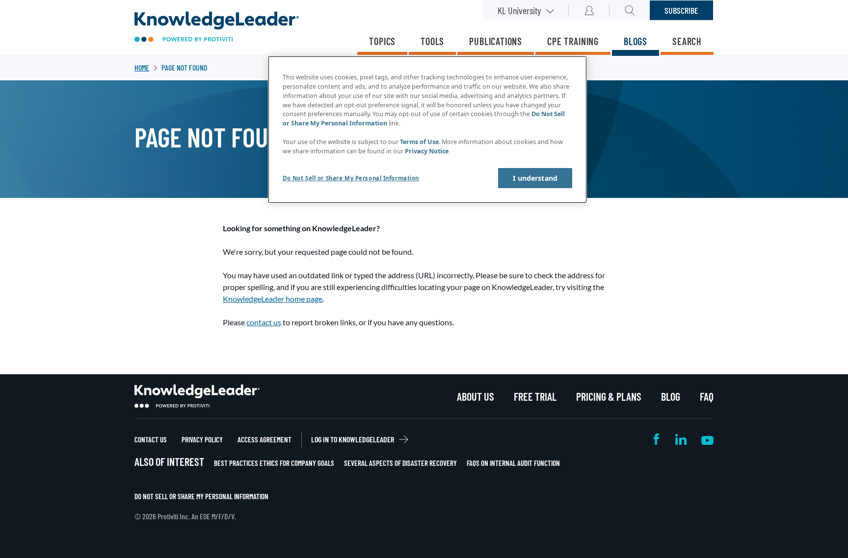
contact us (263, 322)
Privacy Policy (202, 439)
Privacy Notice (427, 151)
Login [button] (589, 10)
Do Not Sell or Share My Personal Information (201, 496)
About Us (475, 396)
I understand (535, 178)
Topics (382, 41)
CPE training (573, 41)
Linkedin (681, 439)
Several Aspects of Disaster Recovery (400, 463)
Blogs (635, 41)
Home (141, 67)
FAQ (707, 396)
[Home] (216, 27)
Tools (432, 41)
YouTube (707, 439)
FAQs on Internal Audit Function (513, 463)
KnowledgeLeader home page (272, 298)
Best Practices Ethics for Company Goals (274, 463)
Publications (495, 41)
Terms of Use (419, 142)
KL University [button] (519, 10)
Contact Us (150, 439)
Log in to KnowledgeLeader (352, 439)
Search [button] (630, 10)
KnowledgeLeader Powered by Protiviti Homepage (197, 396)
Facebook (657, 439)
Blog (670, 396)
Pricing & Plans (608, 396)
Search (687, 41)
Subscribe (681, 10)
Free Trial (535, 396)
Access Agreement (265, 439)
